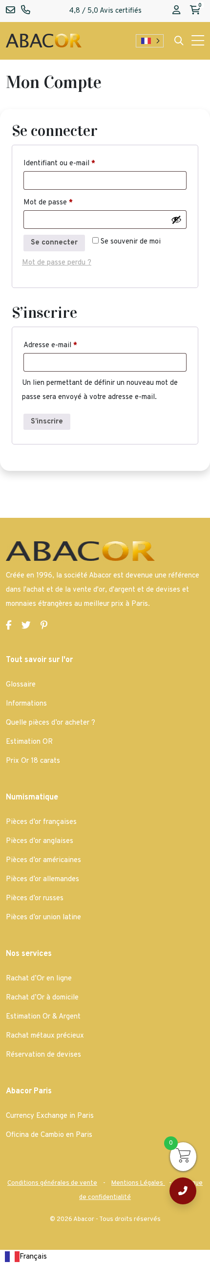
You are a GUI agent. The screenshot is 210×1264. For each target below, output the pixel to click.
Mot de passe (48, 202)
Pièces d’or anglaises (39, 841)
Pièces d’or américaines (43, 860)
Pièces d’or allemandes (42, 879)
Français (33, 1257)
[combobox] (26, 1257)
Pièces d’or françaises (41, 822)
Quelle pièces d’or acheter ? (50, 723)
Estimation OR (29, 742)
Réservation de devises (43, 1055)
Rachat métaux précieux (45, 1036)
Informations (26, 704)
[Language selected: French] (150, 40)
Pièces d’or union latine (43, 917)
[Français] (150, 40)
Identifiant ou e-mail (59, 163)
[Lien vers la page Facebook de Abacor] (9, 626)
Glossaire (21, 684)
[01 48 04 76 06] (182, 1190)
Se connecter (54, 242)
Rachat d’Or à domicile (42, 997)
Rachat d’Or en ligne (39, 978)
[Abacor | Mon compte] (176, 11)
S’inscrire (47, 421)
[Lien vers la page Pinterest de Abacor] (44, 626)
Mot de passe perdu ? (56, 262)
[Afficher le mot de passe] (176, 219)
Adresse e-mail (50, 345)
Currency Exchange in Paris (50, 1116)
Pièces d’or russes (34, 898)
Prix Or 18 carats (33, 761)
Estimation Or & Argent (43, 1016)
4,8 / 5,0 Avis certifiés (105, 11)
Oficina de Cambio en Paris (49, 1135)
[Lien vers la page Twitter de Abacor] (26, 626)
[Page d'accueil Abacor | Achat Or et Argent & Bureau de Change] (44, 40)
